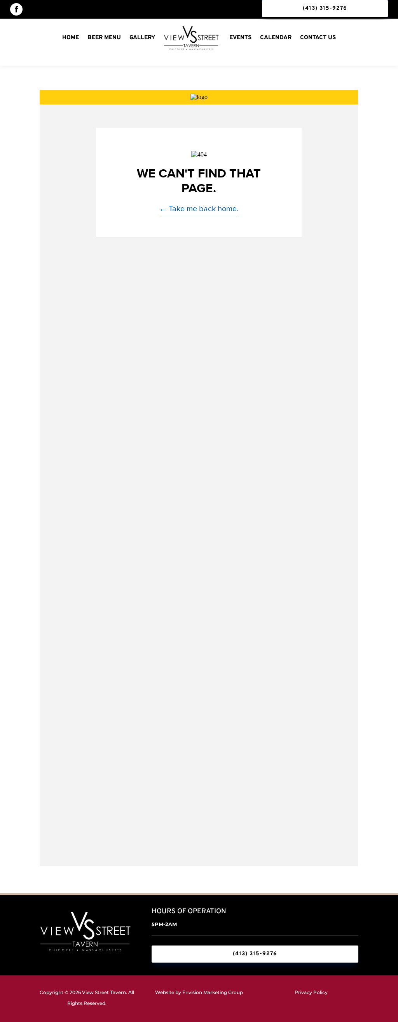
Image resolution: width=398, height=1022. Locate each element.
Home (70, 38)
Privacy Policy (311, 992)
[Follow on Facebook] (16, 9)
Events (240, 38)
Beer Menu (104, 38)
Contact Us (318, 38)
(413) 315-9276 (325, 8)
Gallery (142, 38)
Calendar (276, 38)
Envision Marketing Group (212, 992)
